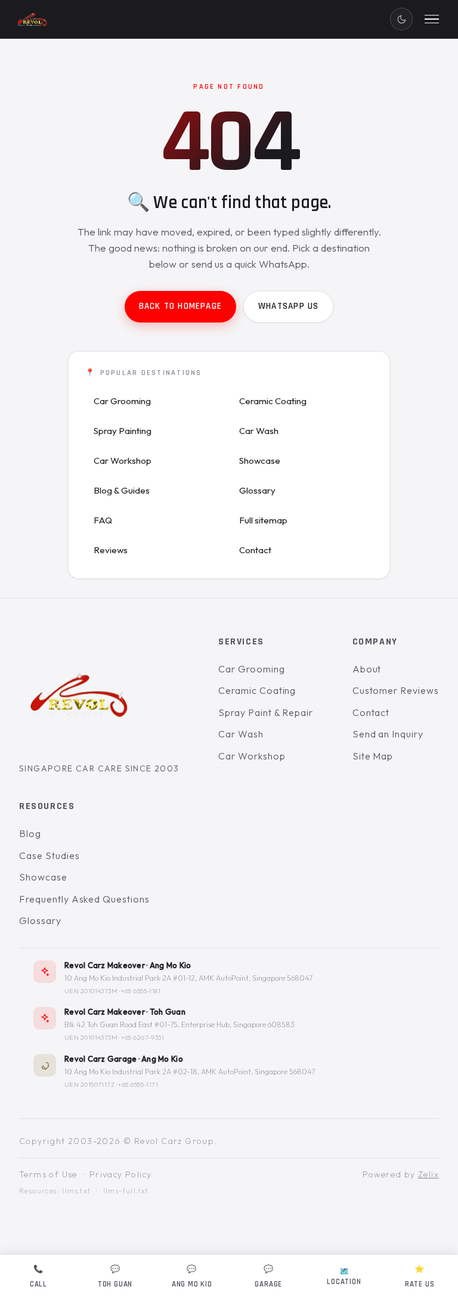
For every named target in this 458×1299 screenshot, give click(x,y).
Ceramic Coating (273, 401)
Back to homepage (180, 306)
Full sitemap (263, 520)
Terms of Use (48, 1174)
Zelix (428, 1174)
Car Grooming (122, 401)
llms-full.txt (126, 1192)
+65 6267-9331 (142, 1038)
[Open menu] (432, 19)
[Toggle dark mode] (401, 19)
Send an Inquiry (387, 734)
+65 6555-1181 (140, 991)
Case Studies (49, 855)
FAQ (103, 520)
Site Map (373, 756)
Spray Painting (122, 430)
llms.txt (76, 1192)
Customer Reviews (395, 691)
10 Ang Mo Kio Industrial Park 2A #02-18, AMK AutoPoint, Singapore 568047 (189, 1071)
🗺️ (344, 1276)
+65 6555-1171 (138, 1084)
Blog (30, 833)
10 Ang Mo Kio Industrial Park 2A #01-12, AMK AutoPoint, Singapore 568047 (188, 978)
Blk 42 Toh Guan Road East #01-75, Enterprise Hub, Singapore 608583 (179, 1025)
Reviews (111, 550)
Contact (255, 550)
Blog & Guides (122, 490)
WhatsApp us (288, 306)
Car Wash (258, 430)
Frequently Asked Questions (84, 899)
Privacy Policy (120, 1174)
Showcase (259, 460)
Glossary (257, 490)
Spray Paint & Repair (265, 712)
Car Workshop (122, 460)
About (367, 669)
